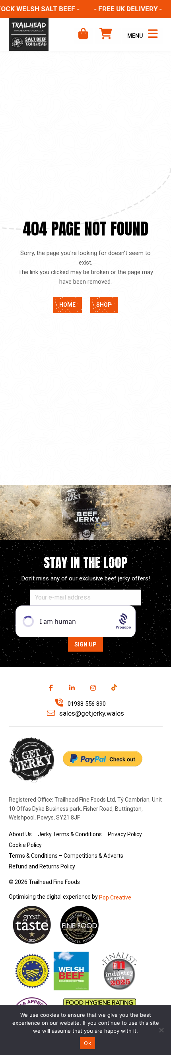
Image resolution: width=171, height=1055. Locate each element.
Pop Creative (115, 897)
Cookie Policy (25, 845)
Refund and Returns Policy (42, 866)
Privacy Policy (125, 834)
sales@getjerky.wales (91, 713)
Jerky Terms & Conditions (70, 834)
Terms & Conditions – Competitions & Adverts (66, 855)
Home (67, 305)
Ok (87, 1043)
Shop (104, 305)
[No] (161, 1030)
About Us (20, 834)
